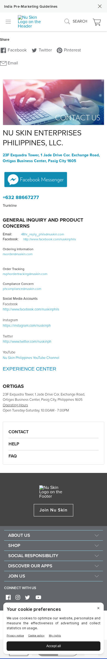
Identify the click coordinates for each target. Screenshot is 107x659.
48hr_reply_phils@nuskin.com (42, 234)
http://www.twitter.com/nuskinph (27, 341)
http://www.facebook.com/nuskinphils (49, 239)
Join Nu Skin (54, 510)
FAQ (13, 456)
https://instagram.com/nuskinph (27, 325)
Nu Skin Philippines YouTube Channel (31, 358)
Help (14, 444)
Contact (19, 432)
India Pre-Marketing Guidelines (31, 6)
